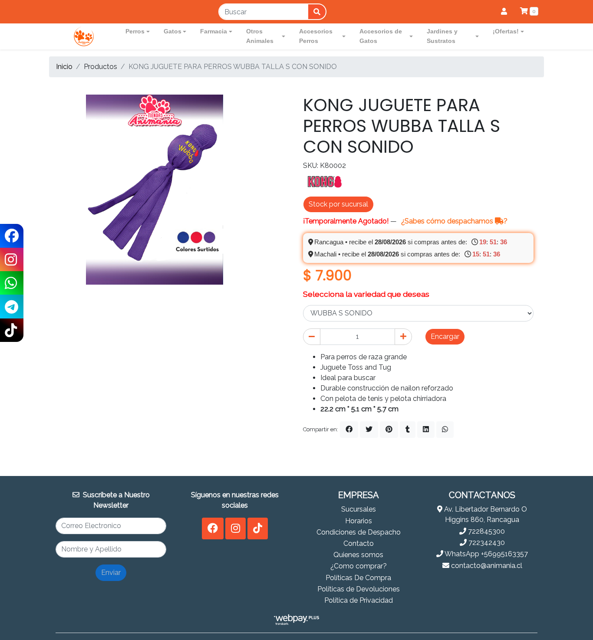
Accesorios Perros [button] (316, 36)
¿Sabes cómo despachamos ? (454, 221)
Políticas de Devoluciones (358, 589)
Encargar (445, 336)
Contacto (358, 543)
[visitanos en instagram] (235, 528)
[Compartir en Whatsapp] (445, 429)
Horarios (358, 521)
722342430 (486, 542)
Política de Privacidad (358, 600)
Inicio (64, 66)
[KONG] (324, 181)
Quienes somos (358, 555)
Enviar (111, 572)
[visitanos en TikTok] (257, 528)
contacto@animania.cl (485, 565)
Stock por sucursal (338, 204)
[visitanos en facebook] (213, 528)
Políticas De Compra (358, 578)
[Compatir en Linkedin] (426, 429)
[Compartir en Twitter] (369, 429)
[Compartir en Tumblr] (407, 429)
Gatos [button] (172, 31)
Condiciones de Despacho (358, 532)
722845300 (485, 531)
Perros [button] (135, 31)
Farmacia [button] (213, 31)
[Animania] (83, 36)
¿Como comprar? (358, 566)
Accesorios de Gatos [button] (380, 36)
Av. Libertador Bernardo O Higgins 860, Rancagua (484, 514)
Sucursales (358, 509)
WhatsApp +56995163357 (485, 554)
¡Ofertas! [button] (506, 31)
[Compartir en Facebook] (349, 429)
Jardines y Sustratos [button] (442, 36)
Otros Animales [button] (259, 36)
